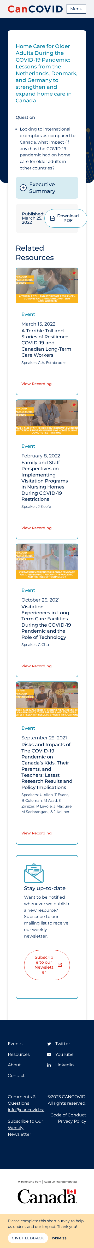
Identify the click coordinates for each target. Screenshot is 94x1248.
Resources (19, 1054)
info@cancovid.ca (26, 1109)
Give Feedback (28, 1238)
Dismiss (59, 1238)
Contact (16, 1075)
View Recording (36, 383)
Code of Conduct (68, 1114)
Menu (76, 8)
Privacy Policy (72, 1121)
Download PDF (68, 218)
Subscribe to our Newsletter (44, 965)
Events (15, 1043)
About (14, 1064)
